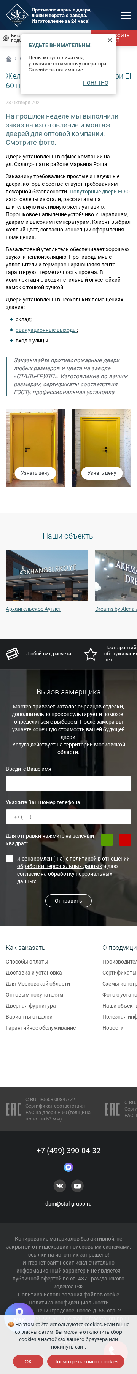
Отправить (68, 901)
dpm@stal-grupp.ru (68, 1204)
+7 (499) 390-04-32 (68, 1150)
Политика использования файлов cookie (68, 1295)
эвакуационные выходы (46, 330)
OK (28, 1361)
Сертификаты (119, 973)
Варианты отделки (29, 1017)
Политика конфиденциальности (69, 1303)
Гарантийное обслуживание (41, 1028)
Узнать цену (35, 473)
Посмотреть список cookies (85, 1361)
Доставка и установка (34, 973)
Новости (113, 1028)
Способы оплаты (27, 962)
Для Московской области (38, 984)
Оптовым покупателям (34, 995)
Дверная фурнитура (31, 1006)
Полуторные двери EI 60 (100, 192)
